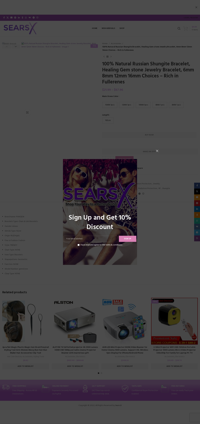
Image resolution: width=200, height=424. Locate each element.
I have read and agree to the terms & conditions (101, 245)
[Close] (157, 151)
